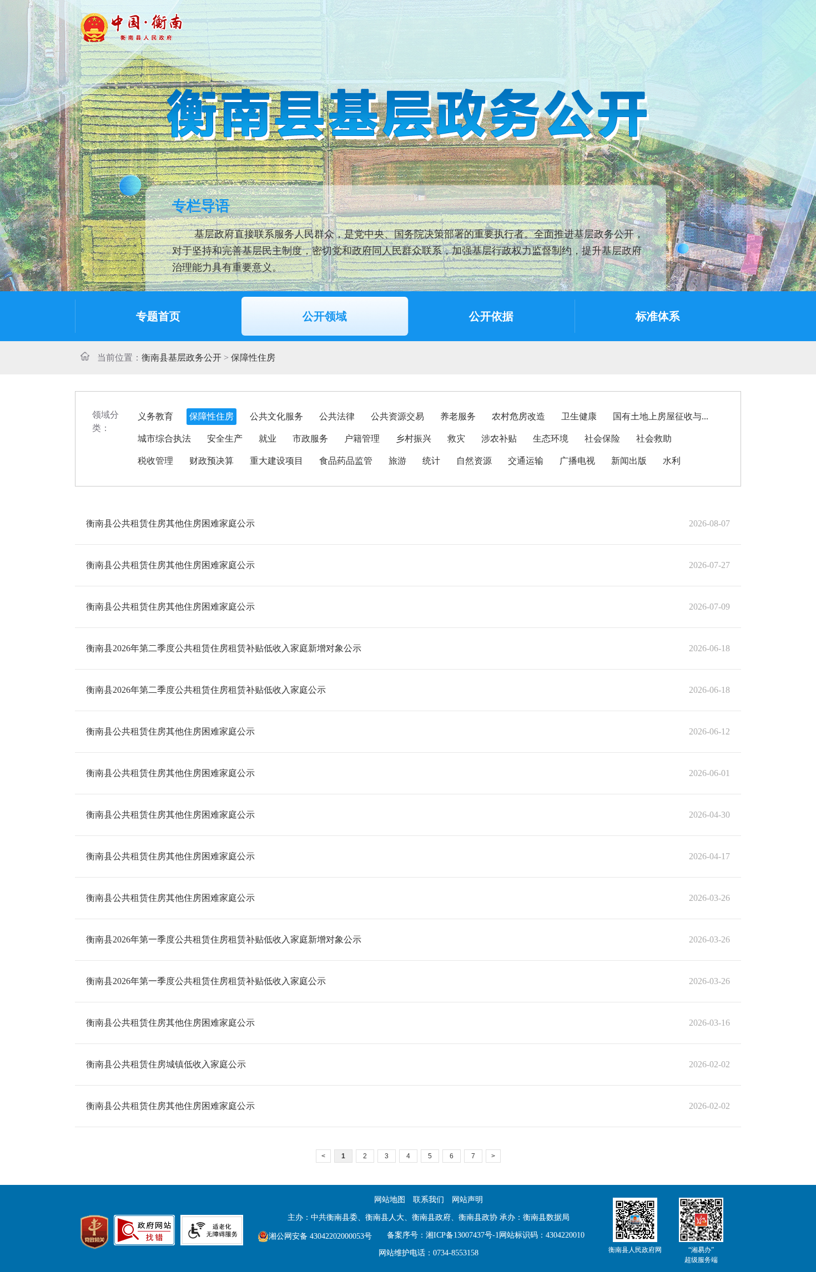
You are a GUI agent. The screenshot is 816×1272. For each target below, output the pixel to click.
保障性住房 (211, 416)
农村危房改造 (518, 416)
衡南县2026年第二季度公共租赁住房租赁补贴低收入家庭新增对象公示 (223, 648)
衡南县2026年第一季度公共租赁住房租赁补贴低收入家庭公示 (206, 981)
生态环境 (550, 438)
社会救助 (654, 438)
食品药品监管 (345, 460)
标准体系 (658, 316)
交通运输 (525, 460)
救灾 (456, 438)
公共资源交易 (397, 416)
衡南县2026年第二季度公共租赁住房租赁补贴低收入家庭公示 (206, 690)
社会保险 (602, 438)
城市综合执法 (164, 438)
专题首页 (158, 316)
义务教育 (155, 416)
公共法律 (337, 416)
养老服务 (458, 416)
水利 (672, 460)
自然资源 (474, 460)
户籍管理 (362, 438)
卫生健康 (579, 416)
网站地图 (389, 1199)
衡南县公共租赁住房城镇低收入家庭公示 (166, 1064)
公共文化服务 (276, 416)
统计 (431, 460)
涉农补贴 (499, 438)
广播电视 (577, 460)
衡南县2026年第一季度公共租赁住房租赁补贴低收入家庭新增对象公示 (223, 939)
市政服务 (310, 438)
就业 (267, 438)
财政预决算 (211, 460)
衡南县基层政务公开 (181, 357)
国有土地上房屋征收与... (660, 416)
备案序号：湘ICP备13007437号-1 (443, 1235)
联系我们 (428, 1199)
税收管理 (155, 460)
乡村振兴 (413, 438)
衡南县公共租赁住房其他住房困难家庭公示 (170, 523)
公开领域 (325, 316)
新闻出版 (629, 460)
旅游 (397, 460)
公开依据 (491, 316)
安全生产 (225, 438)
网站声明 (467, 1199)
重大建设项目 (276, 460)
